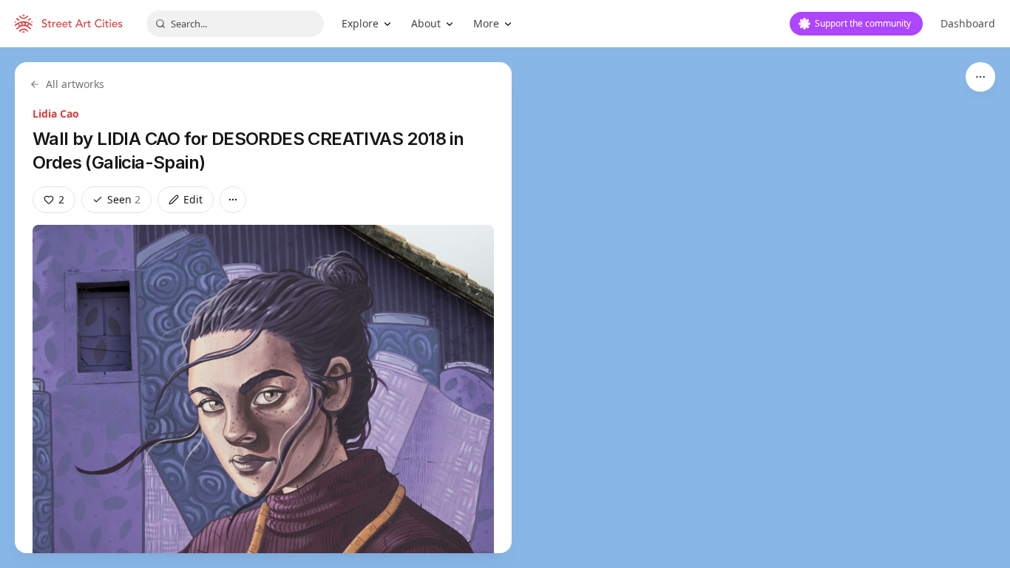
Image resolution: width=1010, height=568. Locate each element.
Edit (193, 199)
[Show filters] (980, 77)
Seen (123, 199)
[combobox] (235, 23)
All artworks (75, 84)
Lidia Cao (56, 113)
